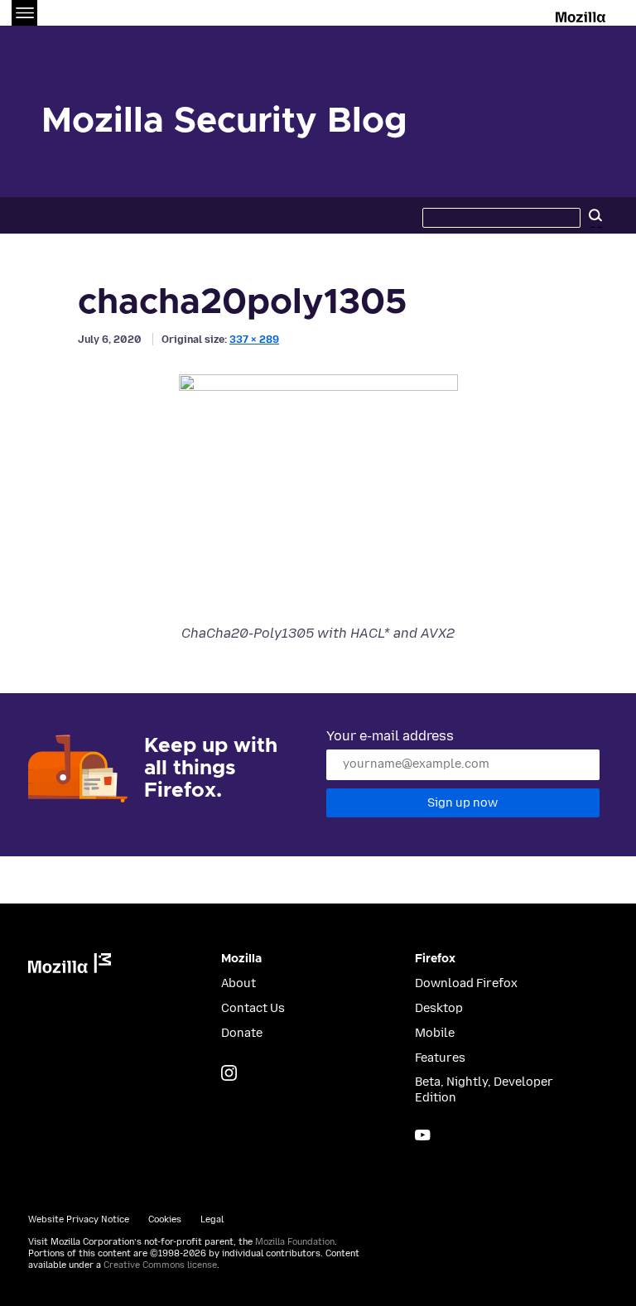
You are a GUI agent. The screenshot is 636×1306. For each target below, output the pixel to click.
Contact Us (253, 1008)
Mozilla (582, 14)
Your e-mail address (390, 736)
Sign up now (462, 803)
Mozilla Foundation (295, 1241)
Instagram (229, 1073)
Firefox (435, 959)
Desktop (439, 1008)
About (238, 983)
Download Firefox (466, 983)
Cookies (164, 1219)
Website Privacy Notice (78, 1219)
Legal (212, 1219)
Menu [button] (24, 13)
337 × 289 (254, 339)
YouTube (423, 1135)
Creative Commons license (160, 1265)
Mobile (435, 1033)
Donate (242, 1033)
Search (595, 215)
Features (440, 1058)
